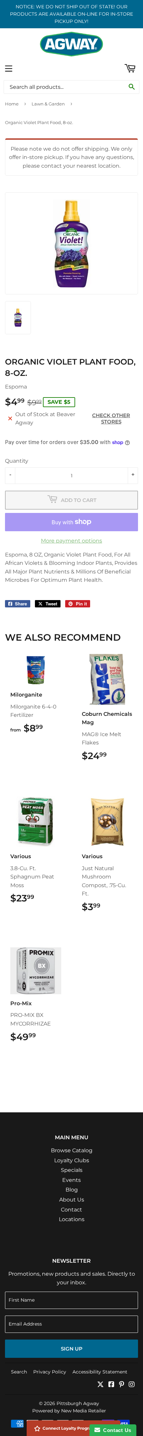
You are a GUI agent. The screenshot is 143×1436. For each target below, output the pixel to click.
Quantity (16, 461)
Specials (71, 1170)
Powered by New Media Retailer (69, 1410)
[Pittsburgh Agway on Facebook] (111, 1385)
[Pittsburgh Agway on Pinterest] (121, 1385)
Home (12, 103)
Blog (72, 1190)
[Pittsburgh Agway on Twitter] (100, 1385)
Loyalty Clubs (71, 1160)
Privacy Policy (49, 1371)
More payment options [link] (71, 541)
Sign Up (71, 1349)
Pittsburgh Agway (78, 1403)
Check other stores (111, 418)
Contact (71, 1209)
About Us (71, 1200)
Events (71, 1180)
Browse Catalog (71, 1150)
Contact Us (115, 1430)
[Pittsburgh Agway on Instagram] (132, 1385)
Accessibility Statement (99, 1371)
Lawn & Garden (48, 103)
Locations (71, 1219)
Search (19, 1371)
